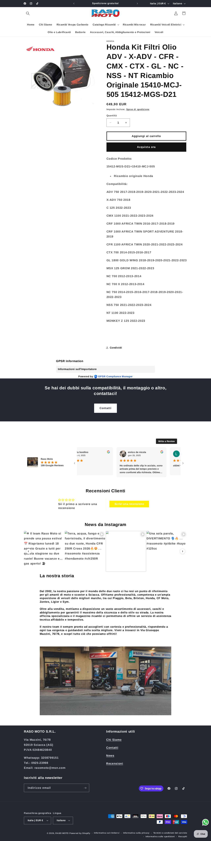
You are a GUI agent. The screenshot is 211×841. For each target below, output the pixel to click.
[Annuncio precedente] (73, 3)
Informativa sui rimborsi (106, 833)
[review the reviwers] (96, 452)
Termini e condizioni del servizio (170, 833)
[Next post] (182, 551)
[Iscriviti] (85, 788)
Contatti (106, 408)
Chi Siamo (114, 739)
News (110, 755)
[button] (28, 13)
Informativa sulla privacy (136, 833)
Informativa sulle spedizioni (160, 836)
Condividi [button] (116, 347)
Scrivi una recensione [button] (129, 504)
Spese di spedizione (138, 109)
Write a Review (166, 441)
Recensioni (114, 763)
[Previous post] (28, 551)
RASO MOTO (62, 833)
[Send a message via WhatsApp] (205, 822)
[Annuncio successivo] (137, 3)
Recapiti (182, 836)
